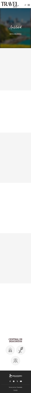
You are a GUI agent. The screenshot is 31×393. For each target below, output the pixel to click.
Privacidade (19, 387)
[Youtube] (21, 381)
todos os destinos (8, 87)
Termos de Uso (12, 387)
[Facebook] (10, 381)
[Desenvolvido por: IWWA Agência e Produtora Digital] (15, 390)
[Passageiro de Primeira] (15, 376)
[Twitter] (17, 381)
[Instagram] (14, 381)
